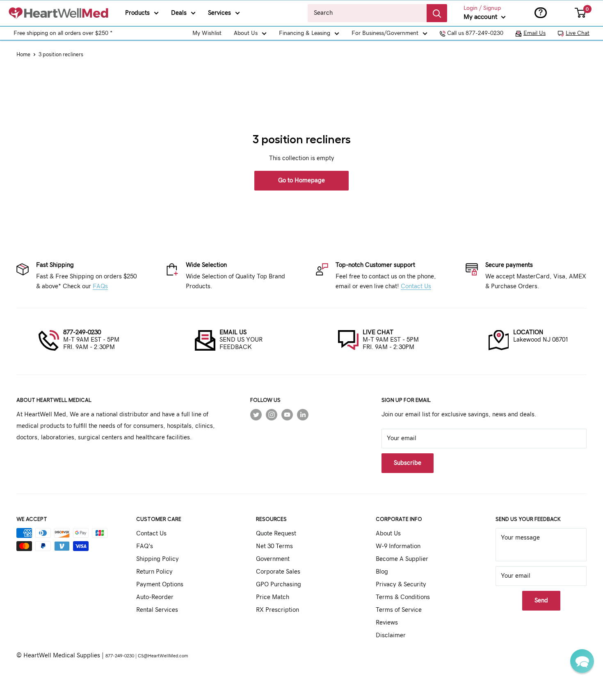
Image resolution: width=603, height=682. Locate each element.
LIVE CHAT (378, 332)
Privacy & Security (401, 584)
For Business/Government (385, 33)
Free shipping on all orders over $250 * (63, 33)
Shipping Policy (157, 559)
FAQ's (144, 546)
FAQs (100, 286)
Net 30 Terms (274, 546)
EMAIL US (233, 332)
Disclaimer (391, 635)
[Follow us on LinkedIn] (302, 414)
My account (481, 17)
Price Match (272, 597)
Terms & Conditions (403, 597)
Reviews (387, 623)
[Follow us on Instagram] (271, 414)
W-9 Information (398, 546)
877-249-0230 (82, 332)
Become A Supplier (402, 559)
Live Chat (577, 33)
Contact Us (416, 286)
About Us (246, 33)
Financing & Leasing (304, 33)
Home (23, 54)
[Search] (437, 13)
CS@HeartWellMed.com (163, 656)
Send (541, 600)
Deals (179, 13)
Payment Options (159, 584)
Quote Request (276, 533)
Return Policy (154, 572)
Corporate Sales (278, 572)
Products (137, 13)
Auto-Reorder (155, 597)
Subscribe (407, 463)
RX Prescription (277, 610)
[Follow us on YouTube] (287, 414)
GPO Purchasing (278, 584)
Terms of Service (399, 610)
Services (219, 13)
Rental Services (157, 610)
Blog (382, 572)
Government (273, 559)
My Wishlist (207, 33)
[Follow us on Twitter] (256, 414)
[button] (582, 661)
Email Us (534, 33)
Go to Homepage (301, 180)
